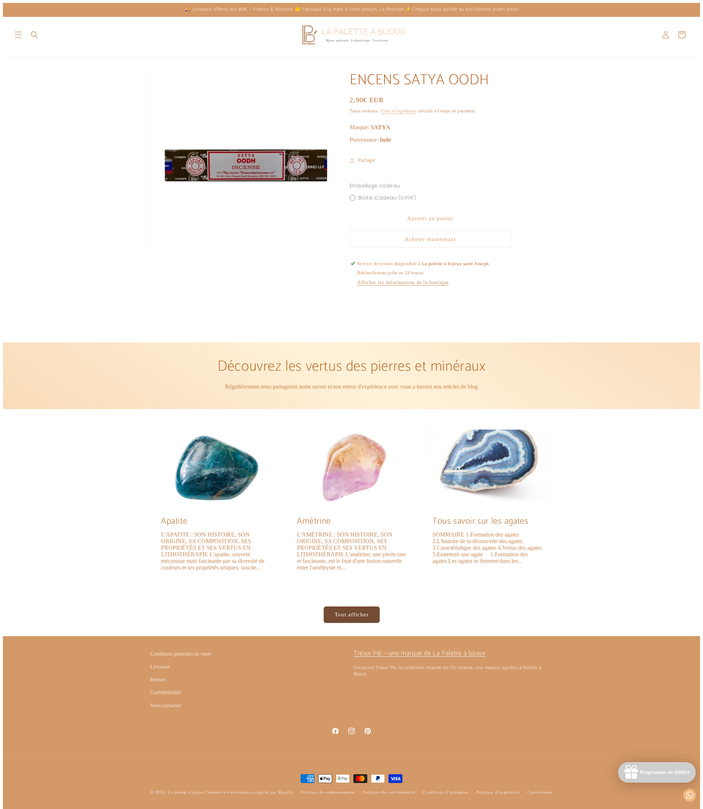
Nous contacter (165, 705)
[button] (18, 35)
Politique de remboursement (328, 792)
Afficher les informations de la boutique (403, 282)
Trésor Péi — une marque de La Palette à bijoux (419, 653)
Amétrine (314, 521)
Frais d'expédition (398, 111)
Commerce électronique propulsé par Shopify (249, 792)
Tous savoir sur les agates (480, 521)
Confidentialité (165, 692)
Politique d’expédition (498, 792)
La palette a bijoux (186, 792)
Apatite (174, 521)
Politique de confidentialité (389, 792)
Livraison (160, 666)
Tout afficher (352, 614)
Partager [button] (366, 160)
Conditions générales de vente (181, 654)
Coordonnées (540, 792)
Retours (158, 679)
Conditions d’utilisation (446, 792)
